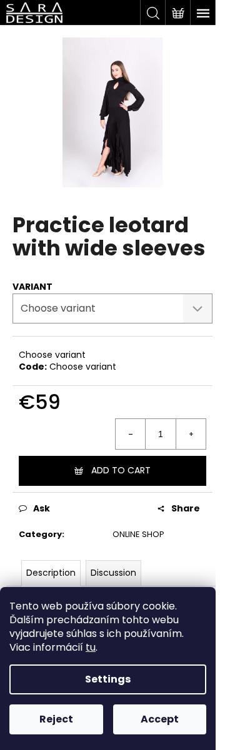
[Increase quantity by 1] (191, 434)
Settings (108, 679)
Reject (56, 719)
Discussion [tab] (113, 572)
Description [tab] (51, 572)
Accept (160, 719)
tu (91, 647)
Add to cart (121, 470)
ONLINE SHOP (138, 534)
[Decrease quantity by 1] (131, 434)
